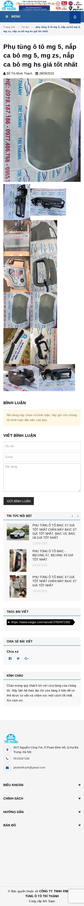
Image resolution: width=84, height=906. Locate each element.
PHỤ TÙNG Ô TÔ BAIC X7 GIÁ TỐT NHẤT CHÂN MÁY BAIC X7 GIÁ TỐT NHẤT (54, 581)
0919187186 (21, 758)
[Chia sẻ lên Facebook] (10, 658)
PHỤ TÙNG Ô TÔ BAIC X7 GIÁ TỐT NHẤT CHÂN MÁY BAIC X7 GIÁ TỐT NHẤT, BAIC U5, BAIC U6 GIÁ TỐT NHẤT (54, 531)
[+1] (26, 658)
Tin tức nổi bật (19, 516)
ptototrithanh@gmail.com (29, 767)
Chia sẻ (13, 651)
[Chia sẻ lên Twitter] (18, 658)
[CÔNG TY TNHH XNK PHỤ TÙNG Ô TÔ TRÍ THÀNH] (42, 736)
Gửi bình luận (18, 501)
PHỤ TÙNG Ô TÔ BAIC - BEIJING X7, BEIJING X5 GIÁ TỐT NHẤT (52, 555)
